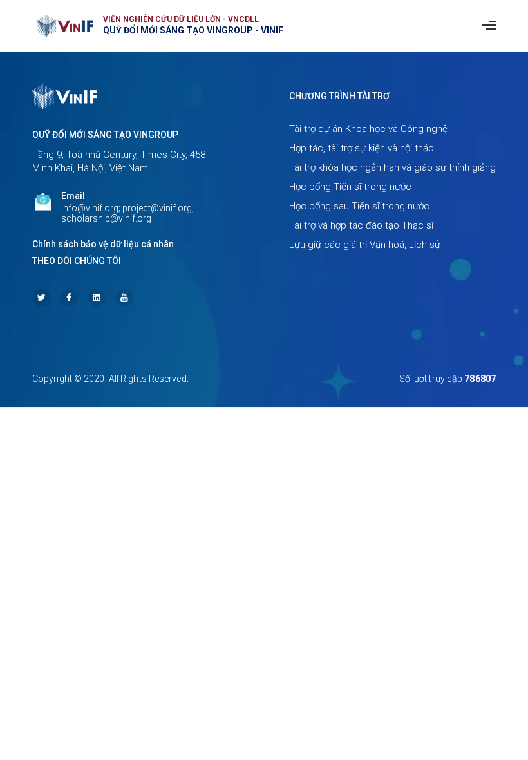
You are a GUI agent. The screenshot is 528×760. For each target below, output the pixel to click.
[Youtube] (124, 298)
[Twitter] (41, 298)
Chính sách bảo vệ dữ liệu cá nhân (103, 244)
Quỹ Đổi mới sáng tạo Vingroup (105, 134)
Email (73, 196)
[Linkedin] (97, 298)
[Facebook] (69, 298)
